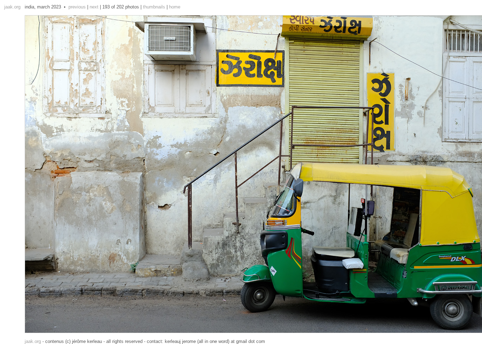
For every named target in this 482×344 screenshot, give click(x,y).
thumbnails (154, 7)
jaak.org (12, 7)
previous (77, 7)
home (174, 7)
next (94, 7)
